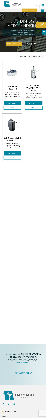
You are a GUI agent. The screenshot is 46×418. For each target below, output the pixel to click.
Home (13, 30)
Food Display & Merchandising (23, 35)
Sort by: (23, 56)
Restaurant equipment (27, 30)
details (12, 107)
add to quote (12, 103)
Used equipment (32, 44)
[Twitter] (8, 404)
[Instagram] (14, 404)
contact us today (23, 373)
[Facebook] (3, 404)
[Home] (16, 4)
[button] (42, 10)
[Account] (37, 6)
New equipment (23, 32)
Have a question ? (29, 10)
